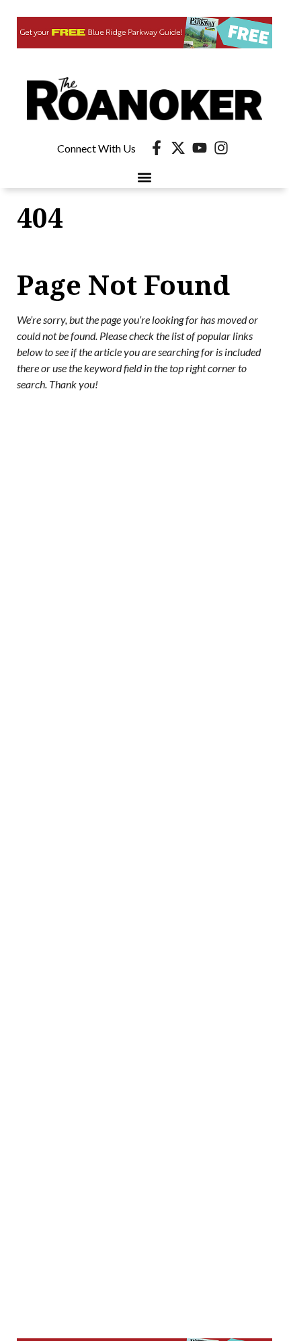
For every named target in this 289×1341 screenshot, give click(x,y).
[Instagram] (221, 148)
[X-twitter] (178, 148)
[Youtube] (199, 148)
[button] (145, 177)
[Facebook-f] (156, 148)
